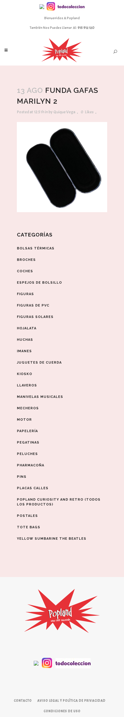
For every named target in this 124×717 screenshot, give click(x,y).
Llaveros (27, 385)
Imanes (24, 351)
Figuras (25, 294)
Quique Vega (64, 111)
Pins (21, 477)
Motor (24, 420)
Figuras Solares (35, 317)
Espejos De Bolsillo (39, 283)
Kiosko (24, 374)
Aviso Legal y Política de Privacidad (71, 700)
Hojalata (26, 328)
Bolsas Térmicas (35, 248)
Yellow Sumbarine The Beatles (51, 539)
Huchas (25, 340)
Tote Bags (28, 527)
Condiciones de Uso (62, 711)
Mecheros (28, 408)
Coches (25, 271)
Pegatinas (28, 442)
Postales (27, 516)
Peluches (27, 454)
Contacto (23, 700)
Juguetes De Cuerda (39, 363)
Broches (26, 260)
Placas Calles (32, 488)
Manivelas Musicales (40, 397)
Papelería (27, 431)
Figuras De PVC (33, 305)
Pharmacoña (30, 465)
